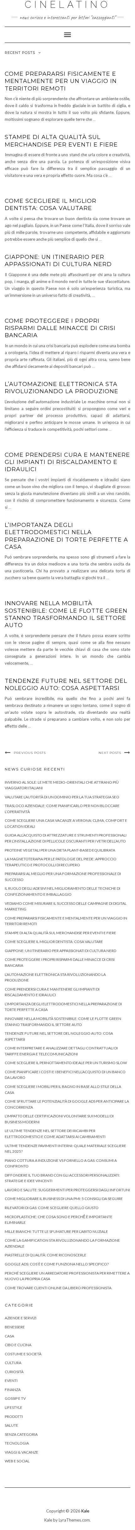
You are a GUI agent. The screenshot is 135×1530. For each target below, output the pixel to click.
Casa (9, 1336)
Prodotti (14, 1416)
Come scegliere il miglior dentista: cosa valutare (50, 205)
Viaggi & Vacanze (21, 1452)
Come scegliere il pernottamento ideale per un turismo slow (66, 1062)
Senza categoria (21, 1434)
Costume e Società (23, 1354)
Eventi (11, 1380)
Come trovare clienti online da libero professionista (58, 1287)
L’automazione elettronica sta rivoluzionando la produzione (61, 388)
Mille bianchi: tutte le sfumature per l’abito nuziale (56, 1231)
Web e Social (17, 1461)
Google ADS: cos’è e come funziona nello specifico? (57, 1264)
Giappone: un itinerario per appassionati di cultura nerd (58, 261)
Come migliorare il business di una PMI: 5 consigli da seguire (64, 1198)
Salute (11, 1425)
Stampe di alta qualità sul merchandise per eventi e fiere (61, 141)
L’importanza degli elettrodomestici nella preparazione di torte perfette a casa (66, 536)
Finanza (13, 1389)
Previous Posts (30, 753)
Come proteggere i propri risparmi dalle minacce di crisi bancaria (60, 328)
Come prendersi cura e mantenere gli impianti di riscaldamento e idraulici (67, 462)
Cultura (13, 1362)
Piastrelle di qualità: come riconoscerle (45, 1255)
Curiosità (14, 1371)
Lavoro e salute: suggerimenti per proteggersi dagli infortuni (67, 1189)
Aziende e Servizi (20, 1318)
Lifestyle (13, 1407)
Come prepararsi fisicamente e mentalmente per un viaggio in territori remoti (61, 81)
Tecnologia (17, 1443)
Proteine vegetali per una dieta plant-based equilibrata (60, 850)
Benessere (15, 1327)
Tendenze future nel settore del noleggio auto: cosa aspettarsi (66, 684)
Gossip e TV (15, 1398)
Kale (85, 1510)
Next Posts (110, 753)
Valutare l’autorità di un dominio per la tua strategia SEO (62, 797)
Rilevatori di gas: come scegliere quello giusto (52, 1207)
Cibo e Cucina (18, 1344)
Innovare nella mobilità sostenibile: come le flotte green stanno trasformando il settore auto (66, 614)
